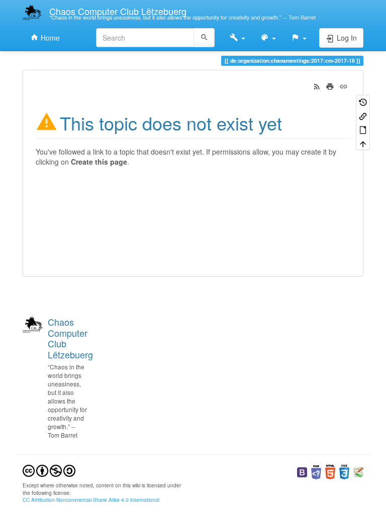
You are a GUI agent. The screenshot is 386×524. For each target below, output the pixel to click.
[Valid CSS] (344, 471)
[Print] (330, 85)
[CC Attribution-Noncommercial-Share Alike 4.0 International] (49, 470)
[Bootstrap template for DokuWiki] (302, 471)
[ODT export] (362, 129)
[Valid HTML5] (330, 471)
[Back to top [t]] (362, 143)
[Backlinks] (362, 115)
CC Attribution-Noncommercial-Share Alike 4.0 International (91, 499)
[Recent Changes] (317, 85)
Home (49, 38)
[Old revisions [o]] (362, 101)
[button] (237, 37)
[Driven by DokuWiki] (358, 471)
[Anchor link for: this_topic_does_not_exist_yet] (291, 122)
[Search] (204, 37)
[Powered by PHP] (316, 471)
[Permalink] (343, 85)
